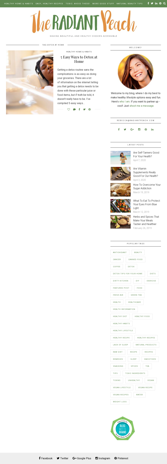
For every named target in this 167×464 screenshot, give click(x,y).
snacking (118, 366)
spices (134, 366)
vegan (150, 380)
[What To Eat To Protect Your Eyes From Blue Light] (120, 211)
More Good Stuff (103, 4)
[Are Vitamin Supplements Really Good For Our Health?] (120, 179)
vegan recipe (145, 388)
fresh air (118, 295)
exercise (151, 281)
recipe (133, 352)
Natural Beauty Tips (130, 4)
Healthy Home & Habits (18, 4)
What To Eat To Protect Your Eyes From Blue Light (146, 204)
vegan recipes (121, 395)
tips (115, 373)
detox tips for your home (127, 274)
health (117, 302)
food (139, 288)
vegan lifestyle (122, 388)
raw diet (118, 352)
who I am (124, 101)
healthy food (142, 316)
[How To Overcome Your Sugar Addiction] (120, 195)
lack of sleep (120, 345)
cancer (117, 259)
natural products (146, 345)
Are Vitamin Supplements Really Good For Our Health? (145, 172)
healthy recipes (146, 338)
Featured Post (121, 288)
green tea (136, 295)
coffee (116, 267)
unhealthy (134, 380)
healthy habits (121, 324)
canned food (135, 259)
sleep (133, 359)
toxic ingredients (135, 373)
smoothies (150, 359)
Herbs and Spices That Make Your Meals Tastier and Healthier (146, 220)
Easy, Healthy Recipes (49, 4)
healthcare (134, 302)
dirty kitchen (120, 281)
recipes (149, 352)
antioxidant (120, 252)
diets (153, 274)
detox (131, 267)
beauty (138, 252)
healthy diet (120, 316)
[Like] (69, 109)
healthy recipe (121, 338)
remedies (118, 359)
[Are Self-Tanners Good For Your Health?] (120, 163)
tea (147, 366)
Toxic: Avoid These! (78, 4)
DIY (137, 281)
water (139, 395)
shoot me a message (141, 105)
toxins (117, 380)
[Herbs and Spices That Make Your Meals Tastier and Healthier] (120, 227)
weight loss (120, 402)
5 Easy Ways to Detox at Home (79, 59)
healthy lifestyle (123, 331)
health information (124, 309)
